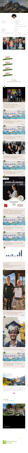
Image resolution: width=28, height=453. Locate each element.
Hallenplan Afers (4, 30)
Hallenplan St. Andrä (4, 29)
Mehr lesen (13, 368)
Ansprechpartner (18, 20)
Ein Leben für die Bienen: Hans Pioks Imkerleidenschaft (12, 313)
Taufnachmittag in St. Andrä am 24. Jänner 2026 (12, 122)
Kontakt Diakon (17, 23)
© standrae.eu (16, 436)
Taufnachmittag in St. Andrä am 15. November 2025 (12, 137)
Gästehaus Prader (6, 426)
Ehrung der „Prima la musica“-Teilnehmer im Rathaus (12, 157)
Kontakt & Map (16, 431)
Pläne (3, 28)
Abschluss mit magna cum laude (13, 349)
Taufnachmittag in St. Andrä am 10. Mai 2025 (12, 228)
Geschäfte (16, 30)
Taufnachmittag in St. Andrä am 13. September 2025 (12, 172)
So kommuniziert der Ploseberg (18, 24)
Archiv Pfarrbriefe (4, 22)
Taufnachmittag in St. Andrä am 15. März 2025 (12, 243)
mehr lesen (22, 124)
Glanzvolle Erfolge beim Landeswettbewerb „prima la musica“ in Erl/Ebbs (11, 106)
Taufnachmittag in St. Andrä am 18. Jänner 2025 (12, 364)
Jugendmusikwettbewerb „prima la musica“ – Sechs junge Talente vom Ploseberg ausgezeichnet (13, 212)
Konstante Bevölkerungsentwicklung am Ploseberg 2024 (12, 265)
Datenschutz (16, 435)
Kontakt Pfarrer (17, 22)
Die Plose (3, 373)
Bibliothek (16, 29)
